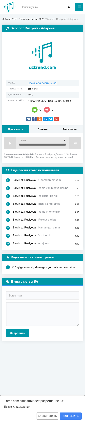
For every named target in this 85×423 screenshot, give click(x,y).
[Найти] (69, 7)
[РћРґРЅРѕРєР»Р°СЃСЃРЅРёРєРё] (39, 119)
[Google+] (56, 119)
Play (10, 143)
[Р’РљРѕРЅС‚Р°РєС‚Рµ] (28, 119)
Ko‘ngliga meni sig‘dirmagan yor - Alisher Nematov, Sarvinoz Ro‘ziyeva (43, 267)
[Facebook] (34, 119)
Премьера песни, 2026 (42, 82)
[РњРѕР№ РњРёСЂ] (45, 119)
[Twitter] (50, 119)
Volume (75, 143)
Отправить (17, 333)
